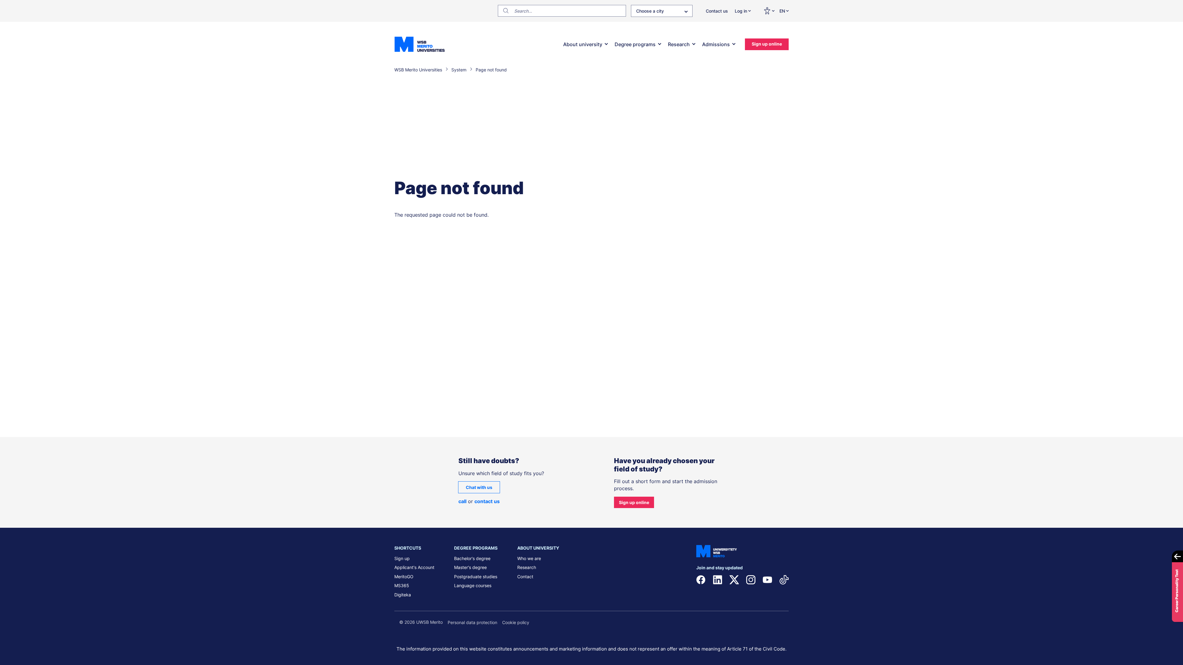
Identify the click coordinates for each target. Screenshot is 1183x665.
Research (679, 44)
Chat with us (479, 487)
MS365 (401, 585)
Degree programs (635, 44)
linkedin (717, 579)
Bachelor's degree (472, 558)
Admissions (716, 44)
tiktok (784, 579)
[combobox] (662, 11)
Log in (741, 11)
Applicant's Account (414, 567)
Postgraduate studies (475, 576)
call (462, 501)
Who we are (529, 558)
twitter (734, 579)
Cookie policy (515, 622)
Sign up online (767, 43)
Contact (525, 576)
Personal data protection (472, 622)
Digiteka (402, 594)
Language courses (472, 585)
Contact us (717, 11)
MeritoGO (403, 576)
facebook (700, 579)
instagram (750, 579)
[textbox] (661, 12)
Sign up (402, 558)
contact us (487, 501)
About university (582, 44)
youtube (767, 579)
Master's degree (470, 567)
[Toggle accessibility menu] (768, 10)
